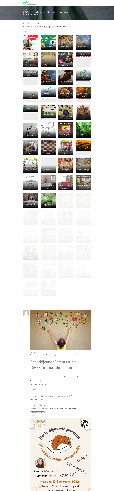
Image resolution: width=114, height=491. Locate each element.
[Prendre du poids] (83, 270)
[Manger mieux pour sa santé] (48, 288)
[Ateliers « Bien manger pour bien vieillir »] (83, 54)
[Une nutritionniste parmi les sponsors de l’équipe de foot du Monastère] (30, 270)
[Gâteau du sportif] (66, 200)
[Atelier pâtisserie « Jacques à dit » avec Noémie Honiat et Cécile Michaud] (30, 200)
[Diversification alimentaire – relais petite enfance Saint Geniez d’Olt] (48, 60)
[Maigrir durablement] (66, 270)
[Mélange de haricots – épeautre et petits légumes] (83, 145)
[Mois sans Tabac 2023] (48, 42)
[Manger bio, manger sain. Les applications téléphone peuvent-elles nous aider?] (30, 165)
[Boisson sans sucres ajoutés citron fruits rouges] (66, 182)
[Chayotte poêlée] (48, 200)
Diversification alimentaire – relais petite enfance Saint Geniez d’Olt (54, 355)
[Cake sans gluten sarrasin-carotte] (83, 112)
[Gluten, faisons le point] (30, 130)
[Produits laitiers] (48, 235)
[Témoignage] (48, 130)
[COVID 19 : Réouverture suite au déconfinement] (30, 108)
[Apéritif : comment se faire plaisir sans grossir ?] (83, 253)
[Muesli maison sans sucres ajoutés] (30, 147)
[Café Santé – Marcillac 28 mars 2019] (66, 147)
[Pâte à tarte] (83, 42)
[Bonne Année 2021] (48, 77)
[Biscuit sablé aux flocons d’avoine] (66, 218)
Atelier (31, 352)
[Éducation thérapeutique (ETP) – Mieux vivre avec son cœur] (48, 270)
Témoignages (59, 2)
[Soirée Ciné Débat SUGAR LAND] (66, 130)
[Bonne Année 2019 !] (66, 165)
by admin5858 (27, 316)
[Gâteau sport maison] (83, 200)
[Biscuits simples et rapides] (83, 218)
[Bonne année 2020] (48, 111)
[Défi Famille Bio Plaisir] (30, 235)
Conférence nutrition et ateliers (85, 29)
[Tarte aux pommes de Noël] (83, 165)
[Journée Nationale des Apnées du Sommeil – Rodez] (48, 92)
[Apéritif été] (48, 253)
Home (24, 9)
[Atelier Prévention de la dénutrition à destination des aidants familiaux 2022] (30, 60)
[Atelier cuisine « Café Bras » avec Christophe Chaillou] (83, 182)
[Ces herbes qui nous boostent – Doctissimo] (83, 130)
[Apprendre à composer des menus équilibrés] (66, 60)
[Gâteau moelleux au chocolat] (66, 77)
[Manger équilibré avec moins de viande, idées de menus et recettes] (30, 182)
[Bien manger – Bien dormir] (30, 288)
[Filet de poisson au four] (48, 165)
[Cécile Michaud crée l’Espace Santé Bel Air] (48, 182)
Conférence (36, 352)
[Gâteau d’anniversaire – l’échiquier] (48, 147)
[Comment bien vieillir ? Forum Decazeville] (48, 218)
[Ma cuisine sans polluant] (30, 45)
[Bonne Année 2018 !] (66, 235)
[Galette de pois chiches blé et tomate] (83, 92)
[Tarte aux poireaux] (66, 42)
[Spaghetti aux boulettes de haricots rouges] (66, 92)
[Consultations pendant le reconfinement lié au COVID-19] (83, 75)
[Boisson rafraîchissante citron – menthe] (30, 218)
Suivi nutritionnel (49, 2)
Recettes (74, 2)
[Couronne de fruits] (66, 112)
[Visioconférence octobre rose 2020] (30, 93)
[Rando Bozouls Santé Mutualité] (30, 253)
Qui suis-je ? (40, 2)
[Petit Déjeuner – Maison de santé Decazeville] (66, 253)
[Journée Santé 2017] (83, 235)
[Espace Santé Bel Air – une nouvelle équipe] (30, 73)
